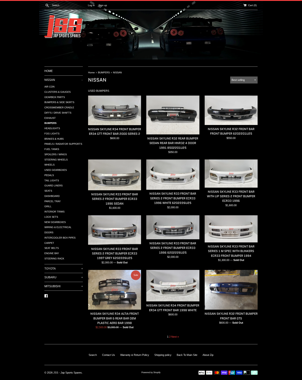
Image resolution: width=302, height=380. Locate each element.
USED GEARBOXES (55, 170)
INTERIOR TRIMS (54, 211)
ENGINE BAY (51, 253)
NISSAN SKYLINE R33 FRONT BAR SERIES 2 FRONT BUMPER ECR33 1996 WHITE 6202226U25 (172, 198)
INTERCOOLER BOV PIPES (60, 237)
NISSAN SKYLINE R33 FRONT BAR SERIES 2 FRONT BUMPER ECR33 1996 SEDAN (114, 199)
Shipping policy (162, 354)
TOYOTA (63, 268)
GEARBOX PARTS (54, 97)
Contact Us (108, 354)
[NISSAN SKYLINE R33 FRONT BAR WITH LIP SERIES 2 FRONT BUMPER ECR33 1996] (231, 173)
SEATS (48, 191)
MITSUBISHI (63, 286)
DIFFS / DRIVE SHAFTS (57, 112)
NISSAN (63, 79)
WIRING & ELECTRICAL (57, 227)
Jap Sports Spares (71, 372)
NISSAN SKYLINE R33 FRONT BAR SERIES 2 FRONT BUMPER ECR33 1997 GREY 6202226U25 (114, 253)
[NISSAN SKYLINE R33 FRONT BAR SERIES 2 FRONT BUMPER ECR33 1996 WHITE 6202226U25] (172, 174)
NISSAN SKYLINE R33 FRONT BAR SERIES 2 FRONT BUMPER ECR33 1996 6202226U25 (172, 248)
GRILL (48, 206)
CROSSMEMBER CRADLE (59, 107)
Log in (91, 5)
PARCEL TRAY (52, 201)
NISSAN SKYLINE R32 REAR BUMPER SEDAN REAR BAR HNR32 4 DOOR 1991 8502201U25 (172, 143)
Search (93, 354)
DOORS (48, 232)
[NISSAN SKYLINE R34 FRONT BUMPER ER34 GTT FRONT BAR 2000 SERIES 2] (114, 110)
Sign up (103, 5)
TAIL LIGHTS (51, 180)
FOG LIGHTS (51, 133)
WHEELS (49, 164)
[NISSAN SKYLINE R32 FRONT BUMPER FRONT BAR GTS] (231, 290)
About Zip (208, 354)
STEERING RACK (54, 258)
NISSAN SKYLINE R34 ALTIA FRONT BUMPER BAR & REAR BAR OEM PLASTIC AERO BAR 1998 (114, 318)
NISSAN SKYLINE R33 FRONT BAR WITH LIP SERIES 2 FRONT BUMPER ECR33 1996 (231, 196)
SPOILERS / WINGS (55, 154)
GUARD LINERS (53, 185)
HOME (48, 70)
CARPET (49, 243)
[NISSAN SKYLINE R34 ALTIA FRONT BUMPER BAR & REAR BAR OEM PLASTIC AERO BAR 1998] (114, 290)
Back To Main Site (187, 354)
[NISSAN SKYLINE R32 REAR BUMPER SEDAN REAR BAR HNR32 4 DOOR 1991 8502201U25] (172, 115)
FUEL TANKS (51, 149)
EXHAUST (50, 118)
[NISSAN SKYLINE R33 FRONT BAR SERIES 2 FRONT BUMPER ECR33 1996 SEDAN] (114, 174)
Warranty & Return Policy (134, 354)
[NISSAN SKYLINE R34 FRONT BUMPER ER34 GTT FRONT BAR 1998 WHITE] (172, 286)
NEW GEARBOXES (55, 222)
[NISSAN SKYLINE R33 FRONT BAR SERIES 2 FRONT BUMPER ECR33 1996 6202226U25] (172, 227)
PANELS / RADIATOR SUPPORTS (63, 144)
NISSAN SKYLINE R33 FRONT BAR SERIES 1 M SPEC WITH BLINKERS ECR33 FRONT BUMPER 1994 (231, 251)
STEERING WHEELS (56, 159)
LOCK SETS (51, 217)
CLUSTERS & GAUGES (57, 92)
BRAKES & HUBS (54, 139)
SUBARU (63, 277)
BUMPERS (50, 123)
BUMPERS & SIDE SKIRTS (59, 102)
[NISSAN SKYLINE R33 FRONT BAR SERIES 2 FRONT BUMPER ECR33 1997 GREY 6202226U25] (114, 230)
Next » (175, 336)
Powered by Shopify (150, 372)
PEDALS (49, 175)
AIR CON (49, 86)
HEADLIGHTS (52, 128)
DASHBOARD (52, 196)
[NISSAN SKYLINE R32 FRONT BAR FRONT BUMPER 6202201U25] (231, 110)
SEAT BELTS (51, 248)
